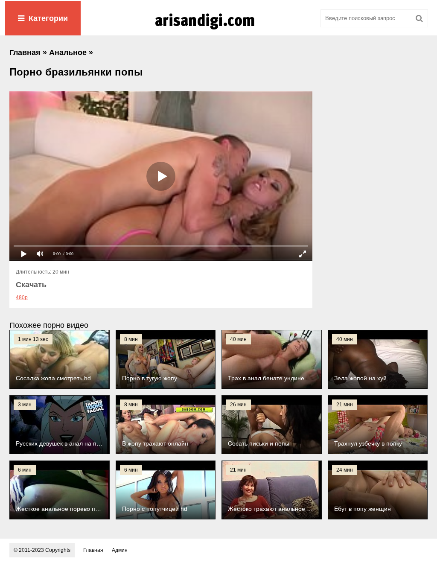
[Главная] (218, 29)
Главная (93, 550)
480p (22, 297)
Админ (120, 550)
